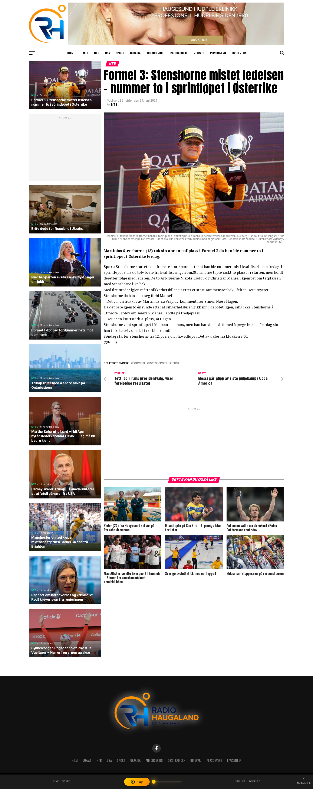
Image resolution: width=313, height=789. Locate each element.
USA (107, 53)
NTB (96, 53)
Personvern (218, 53)
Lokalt (83, 53)
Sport (120, 53)
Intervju (198, 53)
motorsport (158, 363)
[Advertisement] (65, 150)
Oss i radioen (178, 53)
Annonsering (155, 53)
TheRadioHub (303, 783)
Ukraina (135, 53)
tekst (175, 363)
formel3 (139, 363)
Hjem (70, 53)
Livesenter (239, 53)
